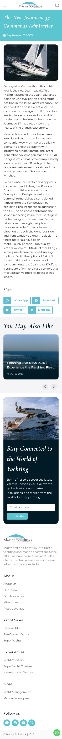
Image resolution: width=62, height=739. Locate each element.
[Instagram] (15, 722)
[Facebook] (6, 722)
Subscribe (17, 516)
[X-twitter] (31, 722)
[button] (17, 300)
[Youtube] (23, 722)
